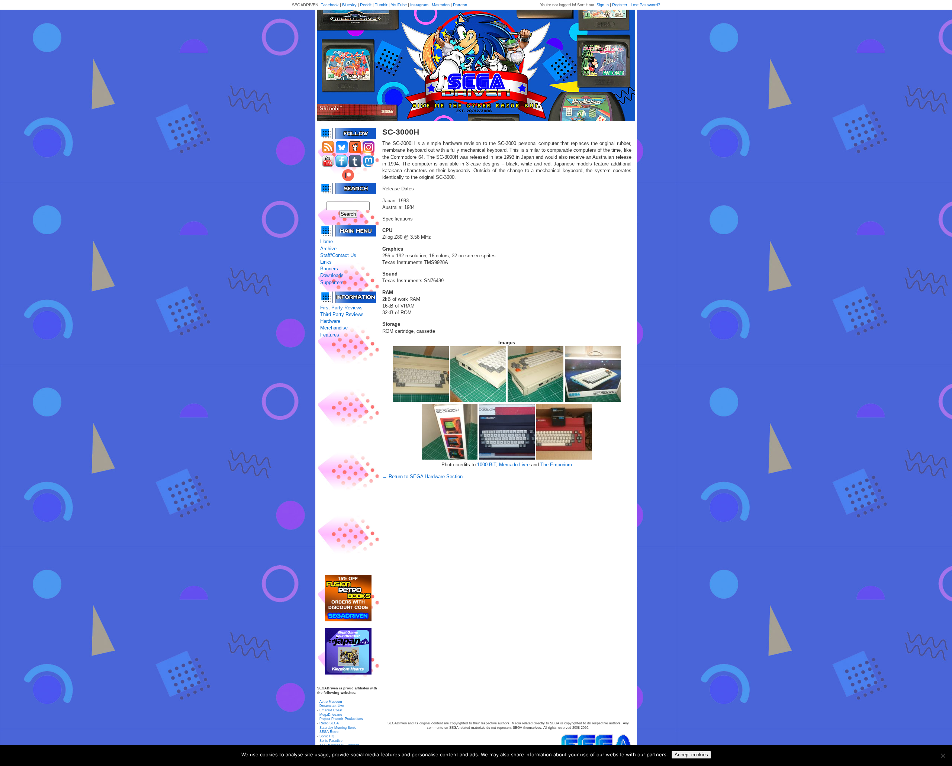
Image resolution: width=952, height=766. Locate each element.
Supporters (332, 282)
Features (329, 335)
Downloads (332, 275)
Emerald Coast (330, 710)
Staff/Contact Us (338, 255)
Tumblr (381, 5)
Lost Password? (645, 5)
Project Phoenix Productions (341, 719)
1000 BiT (486, 464)
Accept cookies (691, 754)
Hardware (330, 321)
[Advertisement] (348, 456)
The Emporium (556, 464)
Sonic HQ (326, 736)
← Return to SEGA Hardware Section (422, 476)
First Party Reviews (341, 307)
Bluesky (349, 5)
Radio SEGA (329, 723)
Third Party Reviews (342, 314)
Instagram (419, 5)
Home (326, 241)
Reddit (366, 5)
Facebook (330, 5)
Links (326, 262)
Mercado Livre (514, 464)
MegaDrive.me (330, 715)
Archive (328, 248)
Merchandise (334, 328)
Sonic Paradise (330, 741)
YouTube (399, 5)
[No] (942, 755)
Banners (329, 268)
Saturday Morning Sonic (337, 728)
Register (619, 5)
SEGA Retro (328, 732)
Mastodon (441, 5)
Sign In (602, 5)
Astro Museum (330, 702)
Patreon (460, 5)
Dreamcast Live (331, 706)
